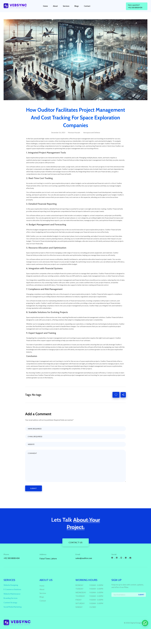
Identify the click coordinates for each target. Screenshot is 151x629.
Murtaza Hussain (74, 132)
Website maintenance (12, 594)
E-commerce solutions (12, 589)
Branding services (10, 598)
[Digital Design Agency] (17, 5)
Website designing (11, 585)
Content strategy (10, 602)
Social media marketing (13, 607)
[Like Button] (116, 394)
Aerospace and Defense (91, 132)
